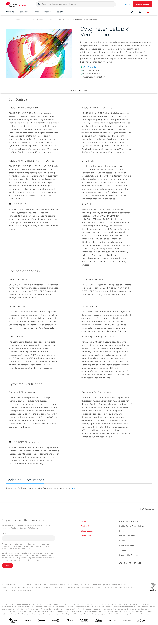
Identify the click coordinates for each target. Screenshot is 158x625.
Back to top (149, 509)
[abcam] (27, 621)
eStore (127, 4)
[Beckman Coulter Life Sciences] (16, 4)
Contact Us (85, 526)
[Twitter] (135, 564)
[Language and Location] (148, 12)
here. (73, 488)
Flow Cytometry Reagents (34, 20)
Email (5, 533)
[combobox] (76, 4)
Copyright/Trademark (128, 521)
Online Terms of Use (128, 536)
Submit (7, 565)
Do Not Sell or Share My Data (131, 526)
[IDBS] (70, 621)
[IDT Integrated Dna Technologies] (84, 621)
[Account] (140, 12)
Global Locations (88, 531)
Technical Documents (79, 90)
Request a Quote (142, 4)
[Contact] (132, 12)
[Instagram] (125, 564)
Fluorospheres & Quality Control (60, 20)
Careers (84, 521)
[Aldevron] (41, 621)
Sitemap (122, 550)
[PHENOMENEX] (127, 621)
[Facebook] (120, 564)
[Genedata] (56, 621)
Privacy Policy (14, 555)
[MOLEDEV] (112, 621)
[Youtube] (139, 564)
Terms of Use (29, 555)
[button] (39, 4)
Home (8, 20)
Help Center (86, 536)
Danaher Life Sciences (128, 555)
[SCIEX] (141, 621)
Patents (122, 541)
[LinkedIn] (130, 564)
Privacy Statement (127, 545)
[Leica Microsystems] (98, 620)
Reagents (17, 20)
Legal (121, 531)
